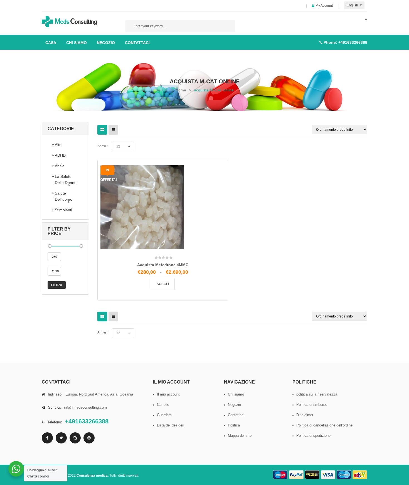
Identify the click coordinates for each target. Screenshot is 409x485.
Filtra (56, 285)
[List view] (113, 130)
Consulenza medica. (93, 475)
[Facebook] (47, 437)
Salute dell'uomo (63, 196)
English (353, 5)
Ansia (60, 166)
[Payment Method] (280, 474)
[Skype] (75, 437)
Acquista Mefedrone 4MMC (162, 265)
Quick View (176, 274)
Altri (58, 144)
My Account (324, 6)
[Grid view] (102, 130)
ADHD (60, 155)
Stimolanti (63, 210)
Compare (165, 272)
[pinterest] (89, 437)
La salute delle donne (66, 179)
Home (181, 90)
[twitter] (61, 437)
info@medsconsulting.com (85, 407)
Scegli (163, 284)
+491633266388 (352, 42)
